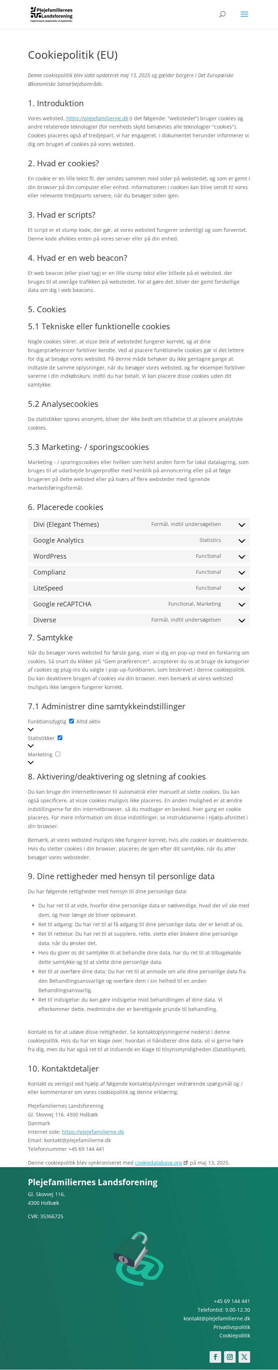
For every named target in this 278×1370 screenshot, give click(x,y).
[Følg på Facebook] (215, 1357)
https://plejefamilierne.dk (97, 118)
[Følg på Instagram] (230, 1357)
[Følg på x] (244, 1357)
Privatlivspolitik (232, 1327)
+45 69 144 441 (232, 1301)
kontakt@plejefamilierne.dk (217, 1318)
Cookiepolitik (234, 1335)
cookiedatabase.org (158, 1162)
